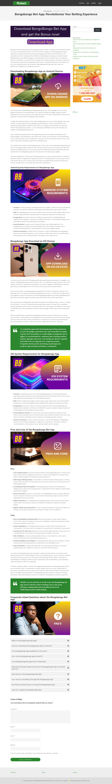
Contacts (13, 772)
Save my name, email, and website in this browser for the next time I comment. (35, 753)
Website (12, 745)
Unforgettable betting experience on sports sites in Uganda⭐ (51, 780)
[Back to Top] (109, 781)
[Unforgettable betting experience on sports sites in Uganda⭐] (21, 4)
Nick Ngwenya (47, 11)
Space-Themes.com (83, 780)
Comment (13, 709)
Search (75, 27)
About (43, 772)
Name (12, 727)
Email (12, 736)
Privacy (75, 772)
